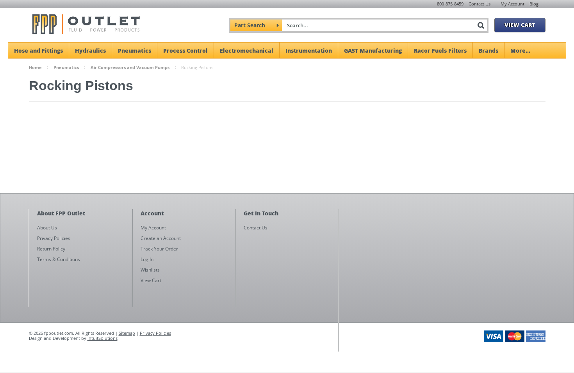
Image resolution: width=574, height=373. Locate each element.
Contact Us (479, 4)
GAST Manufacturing (373, 50)
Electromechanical (246, 50)
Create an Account (161, 238)
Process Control (185, 50)
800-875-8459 (450, 4)
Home (35, 67)
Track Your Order (159, 248)
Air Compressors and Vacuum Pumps (130, 67)
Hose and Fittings (38, 50)
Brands (488, 50)
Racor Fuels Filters (440, 50)
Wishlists (150, 269)
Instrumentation (308, 50)
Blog (533, 4)
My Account (512, 4)
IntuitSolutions (102, 338)
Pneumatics (134, 50)
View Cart (519, 24)
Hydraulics (90, 50)
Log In (147, 259)
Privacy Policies (155, 333)
